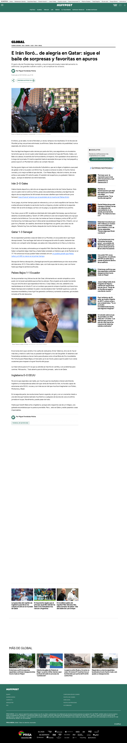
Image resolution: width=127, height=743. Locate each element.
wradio (60, 734)
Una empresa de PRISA (25, 733)
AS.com (83, 732)
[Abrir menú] (2, 5)
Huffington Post (44, 734)
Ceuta (11, 1)
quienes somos (10, 697)
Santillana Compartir (69, 732)
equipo (8, 694)
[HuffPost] (12, 689)
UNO (55, 734)
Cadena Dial (74, 734)
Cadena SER (78, 732)
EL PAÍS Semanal (81, 734)
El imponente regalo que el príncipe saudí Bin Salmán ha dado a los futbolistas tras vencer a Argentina (44, 606)
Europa (27, 45)
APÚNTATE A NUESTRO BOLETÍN (102, 159)
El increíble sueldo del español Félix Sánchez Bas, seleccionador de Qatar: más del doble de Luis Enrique (67, 606)
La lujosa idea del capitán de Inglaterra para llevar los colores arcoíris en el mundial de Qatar (22, 606)
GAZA (32, 45)
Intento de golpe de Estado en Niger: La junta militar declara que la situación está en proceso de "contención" (49, 673)
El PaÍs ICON (67, 737)
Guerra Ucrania (16, 45)
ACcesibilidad (67, 705)
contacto (9, 699)
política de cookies (69, 697)
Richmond (41, 737)
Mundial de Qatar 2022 (20, 423)
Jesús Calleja (52, 1)
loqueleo (83, 737)
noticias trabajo (78, 9)
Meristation (92, 737)
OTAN (36, 45)
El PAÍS (42, 732)
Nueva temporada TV (74, 1)
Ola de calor (105, 1)
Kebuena (95, 734)
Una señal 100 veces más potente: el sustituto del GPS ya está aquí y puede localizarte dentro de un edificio (107, 258)
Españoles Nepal (32, 1)
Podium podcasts (59, 737)
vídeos (57, 9)
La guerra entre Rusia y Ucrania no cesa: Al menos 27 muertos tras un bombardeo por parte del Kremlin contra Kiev (76, 673)
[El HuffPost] (64, 5)
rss (7, 705)
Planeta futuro (88, 734)
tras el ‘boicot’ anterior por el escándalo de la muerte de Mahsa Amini (43, 197)
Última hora (115, 5)
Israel (40, 45)
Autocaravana (123, 1)
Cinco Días (67, 734)
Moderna (50, 737)
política (32, 9)
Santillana (60, 732)
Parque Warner (114, 1)
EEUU (23, 45)
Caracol (96, 732)
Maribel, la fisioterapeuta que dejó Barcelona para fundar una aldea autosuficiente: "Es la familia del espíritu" (106, 193)
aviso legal (67, 699)
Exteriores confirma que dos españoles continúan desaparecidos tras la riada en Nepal (106, 272)
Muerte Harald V (42, 1)
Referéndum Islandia (20, 1)
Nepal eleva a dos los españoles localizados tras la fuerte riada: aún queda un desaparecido (104, 672)
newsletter (9, 702)
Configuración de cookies (71, 694)
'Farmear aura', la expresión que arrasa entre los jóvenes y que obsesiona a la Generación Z (106, 178)
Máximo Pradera (86, 1)
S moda (75, 737)
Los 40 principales (51, 732)
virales (46, 9)
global (39, 9)
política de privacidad (70, 702)
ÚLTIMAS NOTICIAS (91, 9)
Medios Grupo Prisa (25, 738)
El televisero (66, 9)
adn (90, 732)
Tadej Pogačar (96, 1)
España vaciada (62, 1)
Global (18, 42)
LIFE (52, 9)
